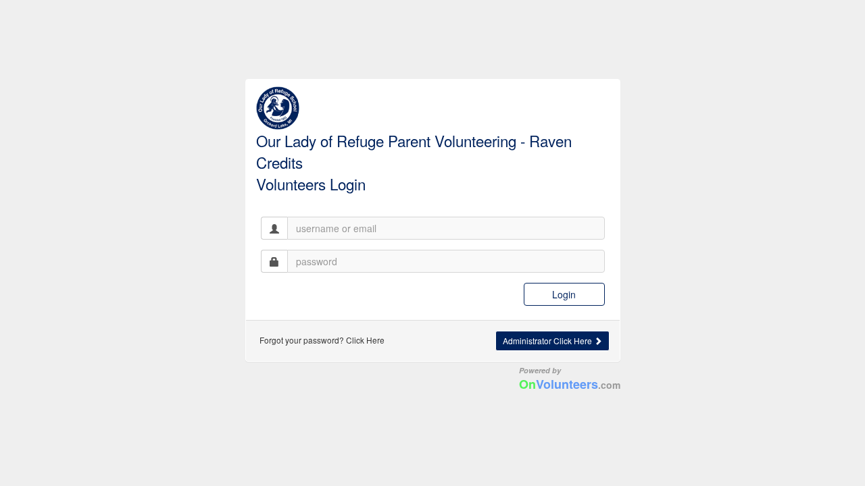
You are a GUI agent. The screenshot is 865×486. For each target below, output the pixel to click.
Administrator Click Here (548, 340)
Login (564, 294)
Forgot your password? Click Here (322, 340)
